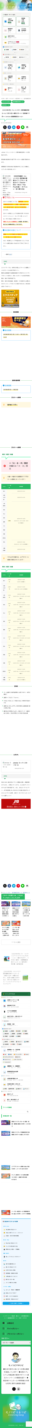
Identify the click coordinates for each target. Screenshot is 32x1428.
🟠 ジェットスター (18, 1054)
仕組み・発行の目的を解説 (11, 1236)
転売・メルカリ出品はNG (11, 1296)
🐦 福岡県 (18, 1036)
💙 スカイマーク (6, 1059)
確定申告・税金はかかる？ (11, 1299)
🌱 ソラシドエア (6, 1062)
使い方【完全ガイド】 (10, 1267)
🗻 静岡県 (12, 1033)
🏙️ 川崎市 (26, 1041)
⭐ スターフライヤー (17, 1059)
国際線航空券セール (12, 1318)
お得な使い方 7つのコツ (11, 1276)
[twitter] (5, 127)
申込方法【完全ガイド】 (11, 1243)
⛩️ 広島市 (19, 1044)
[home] (18, 1389)
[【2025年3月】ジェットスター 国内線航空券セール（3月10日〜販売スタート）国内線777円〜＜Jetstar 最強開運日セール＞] (14, 127)
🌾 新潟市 (14, 57)
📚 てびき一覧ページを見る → (16, 1303)
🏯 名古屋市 (6, 1044)
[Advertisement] (16, 359)
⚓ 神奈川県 (6, 1033)
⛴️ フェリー (26, 1088)
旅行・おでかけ (23, 1318)
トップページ (6, 1316)
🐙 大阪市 (12, 1044)
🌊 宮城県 (14, 49)
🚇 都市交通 (11, 1088)
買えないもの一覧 (9, 1279)
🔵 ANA (10, 1054)
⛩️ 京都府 (25, 1033)
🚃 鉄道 (5, 1088)
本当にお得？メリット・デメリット (13, 1233)
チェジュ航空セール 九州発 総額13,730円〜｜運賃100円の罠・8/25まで (5, 933)
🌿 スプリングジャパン (8, 1057)
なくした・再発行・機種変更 (12, 1290)
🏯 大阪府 (5, 1036)
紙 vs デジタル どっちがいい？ (12, 1257)
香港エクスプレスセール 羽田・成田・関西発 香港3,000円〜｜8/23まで (21, 1124)
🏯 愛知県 (19, 1033)
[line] (22, 127)
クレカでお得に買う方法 (11, 1246)
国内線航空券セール (17, 892)
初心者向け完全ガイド (10, 1230)
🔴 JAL (4, 1054)
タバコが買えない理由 (10, 1282)
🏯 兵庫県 (12, 1036)
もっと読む (17, 942)
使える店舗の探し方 (10, 1264)
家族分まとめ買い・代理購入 (12, 1249)
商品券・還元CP (15, 1316)
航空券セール (26, 892)
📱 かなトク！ (22, 57)
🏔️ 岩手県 (6, 57)
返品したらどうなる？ (10, 1293)
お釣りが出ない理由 (10, 1270)
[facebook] (9, 127)
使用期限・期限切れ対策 (11, 1273)
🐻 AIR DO (17, 1057)
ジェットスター (7, 892)
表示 (10, 254)
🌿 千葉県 (24, 1031)
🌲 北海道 (6, 49)
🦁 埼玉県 (21, 49)
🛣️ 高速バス (18, 1088)
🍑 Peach (26, 1054)
